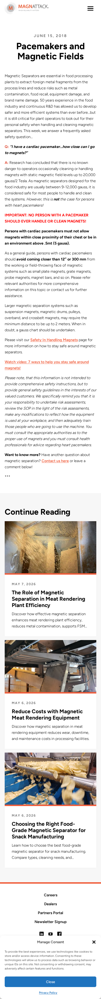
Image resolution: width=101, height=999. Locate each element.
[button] (94, 942)
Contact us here (55, 461)
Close (50, 982)
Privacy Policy (48, 992)
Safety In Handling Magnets (54, 340)
